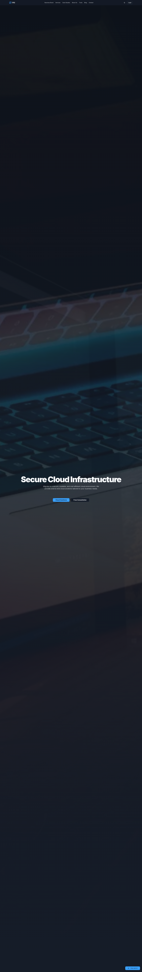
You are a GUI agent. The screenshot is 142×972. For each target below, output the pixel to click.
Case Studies (66, 2)
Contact (91, 2)
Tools (80, 2)
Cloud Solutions (61, 500)
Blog (85, 2)
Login (129, 2)
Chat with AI (133, 968)
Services (57, 2)
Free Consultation (80, 500)
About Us (74, 2)
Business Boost (49, 2)
